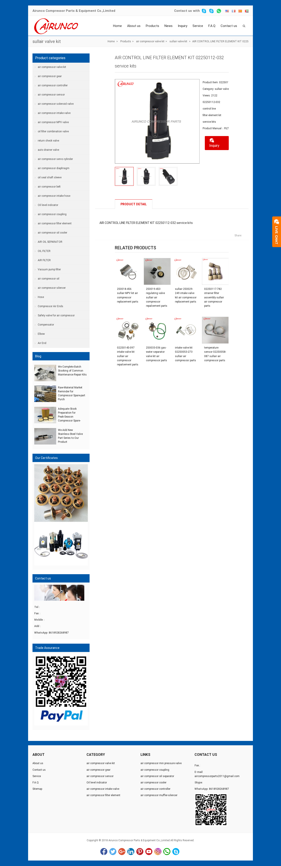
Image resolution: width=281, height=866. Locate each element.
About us (133, 26)
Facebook (103, 851)
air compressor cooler (153, 782)
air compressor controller (53, 85)
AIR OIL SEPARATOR (50, 241)
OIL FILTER (44, 251)
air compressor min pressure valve (161, 763)
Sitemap (37, 788)
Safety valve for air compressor (56, 315)
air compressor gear (50, 76)
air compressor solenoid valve (56, 103)
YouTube (148, 851)
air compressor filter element (55, 223)
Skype (175, 851)
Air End (42, 343)
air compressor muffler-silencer (158, 795)
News (168, 26)
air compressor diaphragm (53, 168)
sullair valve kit (46, 41)
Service (198, 26)
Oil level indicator (48, 205)
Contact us (183, 11)
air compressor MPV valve (53, 122)
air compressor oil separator (157, 776)
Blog (38, 356)
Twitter (112, 851)
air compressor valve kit (150, 41)
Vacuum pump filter (49, 269)
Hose (41, 297)
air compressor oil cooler (52, 232)
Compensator (46, 324)
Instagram (157, 851)
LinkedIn (130, 851)
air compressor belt (49, 186)
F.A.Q (211, 26)
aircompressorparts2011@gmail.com (217, 776)
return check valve (48, 140)
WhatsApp (166, 851)
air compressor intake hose (54, 195)
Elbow (41, 333)
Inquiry (182, 26)
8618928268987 (59, 632)
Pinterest (139, 851)
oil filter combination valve (53, 131)
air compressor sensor (51, 94)
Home (117, 26)
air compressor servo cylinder (55, 159)
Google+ (121, 851)
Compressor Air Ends (50, 306)
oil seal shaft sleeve (49, 177)
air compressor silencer (52, 287)
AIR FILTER (44, 260)
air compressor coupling (52, 214)
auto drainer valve (48, 149)
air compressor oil (48, 278)
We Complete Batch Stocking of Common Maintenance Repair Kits (72, 370)
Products (152, 26)
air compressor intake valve (54, 113)
